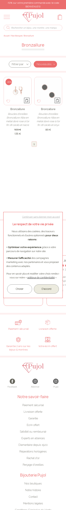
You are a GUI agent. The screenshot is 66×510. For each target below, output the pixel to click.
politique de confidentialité (41, 277)
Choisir (19, 289)
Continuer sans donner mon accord (41, 216)
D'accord (46, 289)
